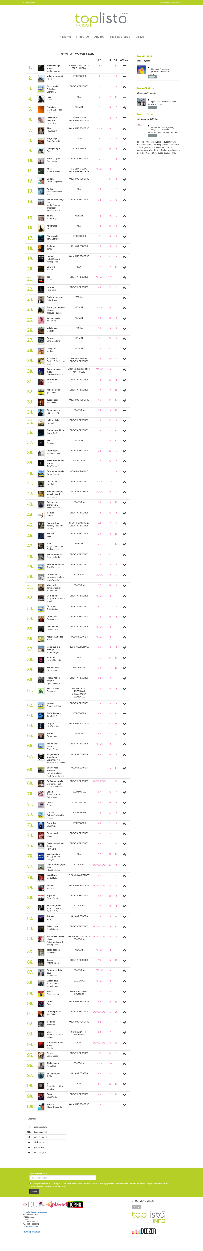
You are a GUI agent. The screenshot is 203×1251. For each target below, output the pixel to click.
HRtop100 (82, 36)
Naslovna (65, 36)
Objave (140, 36)
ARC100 (99, 36)
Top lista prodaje (120, 36)
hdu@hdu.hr (33, 1226)
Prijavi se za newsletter (38, 1173)
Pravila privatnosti (31, 1231)
